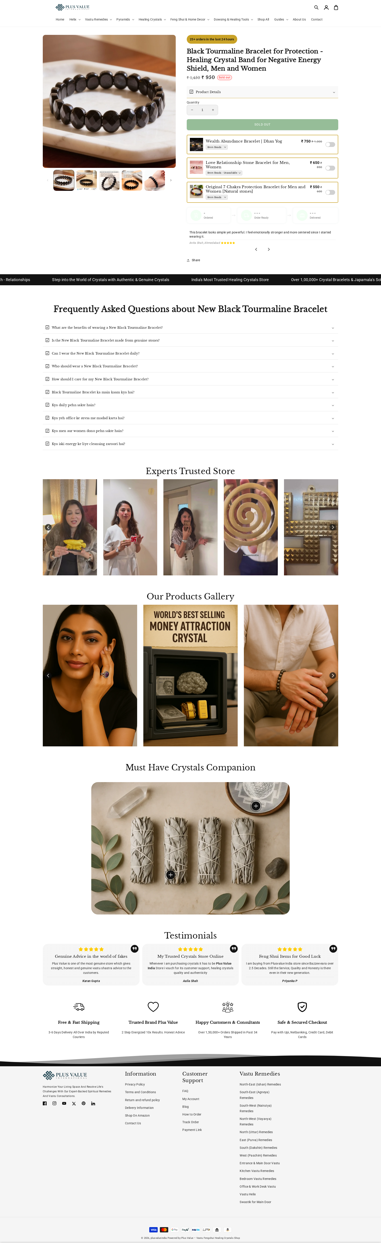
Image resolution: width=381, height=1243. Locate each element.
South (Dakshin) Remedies (258, 1147)
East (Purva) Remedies (256, 1140)
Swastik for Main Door (255, 1202)
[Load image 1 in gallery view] (64, 180)
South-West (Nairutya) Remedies (256, 1108)
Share (196, 260)
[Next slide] (269, 249)
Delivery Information (139, 1108)
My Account (190, 1099)
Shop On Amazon (137, 1115)
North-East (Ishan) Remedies (260, 1084)
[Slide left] (47, 180)
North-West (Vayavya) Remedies (255, 1121)
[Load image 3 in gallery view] (109, 180)
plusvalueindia (159, 1238)
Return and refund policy (142, 1100)
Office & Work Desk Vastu (258, 1186)
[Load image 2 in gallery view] (86, 180)
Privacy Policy (135, 1084)
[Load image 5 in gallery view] (154, 180)
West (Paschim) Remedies (258, 1155)
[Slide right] (171, 180)
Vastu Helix (248, 1194)
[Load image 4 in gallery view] (132, 180)
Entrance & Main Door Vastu (260, 1163)
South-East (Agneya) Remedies (254, 1094)
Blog (185, 1106)
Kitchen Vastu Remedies (257, 1171)
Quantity (193, 102)
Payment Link (192, 1130)
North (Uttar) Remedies (256, 1132)
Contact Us (133, 1123)
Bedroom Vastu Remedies (258, 1179)
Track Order (190, 1122)
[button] (316, 7)
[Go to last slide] (256, 249)
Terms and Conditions (140, 1092)
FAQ (185, 1091)
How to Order (191, 1114)
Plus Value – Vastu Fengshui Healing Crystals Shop (210, 1238)
